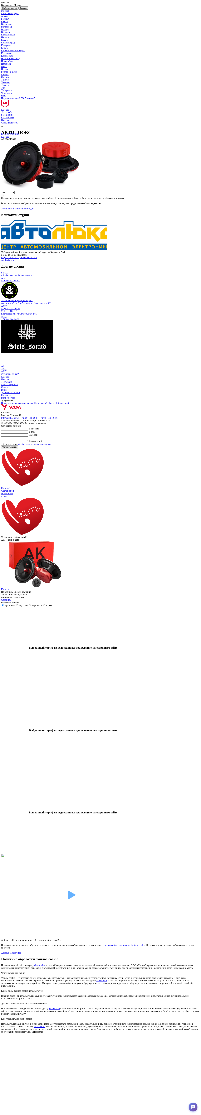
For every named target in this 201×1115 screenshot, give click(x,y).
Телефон (33, 435)
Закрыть (23, 8)
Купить (5, 589)
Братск (4, 21)
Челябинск (6, 93)
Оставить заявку (9, 447)
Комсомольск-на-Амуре (13, 50)
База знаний (7, 114)
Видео (4, 390)
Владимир (6, 24)
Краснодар (6, 53)
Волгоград (6, 26)
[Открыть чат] (193, 1107)
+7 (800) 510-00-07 (29, 418)
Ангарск (5, 16)
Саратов (5, 77)
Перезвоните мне (10, 98)
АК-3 (3, 368)
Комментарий (35, 441)
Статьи (4, 387)
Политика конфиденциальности (17, 403)
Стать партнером (9, 122)
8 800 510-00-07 (27, 98)
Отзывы (5, 120)
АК (3, 366)
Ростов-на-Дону (9, 71)
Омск (4, 66)
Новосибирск (8, 61)
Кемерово (6, 45)
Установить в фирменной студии (17, 208)
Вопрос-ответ (8, 397)
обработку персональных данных (34, 444)
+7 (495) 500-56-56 (48, 418)
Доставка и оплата (10, 392)
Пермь (4, 69)
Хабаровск (6, 90)
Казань (4, 40)
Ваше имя (34, 428)
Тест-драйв (6, 112)
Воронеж (5, 32)
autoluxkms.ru (7, 260)
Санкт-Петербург (10, 13)
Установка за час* (10, 374)
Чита (3, 95)
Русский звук (7, 117)
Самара (5, 74)
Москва (5, 11)
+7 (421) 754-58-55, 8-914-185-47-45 (19, 257)
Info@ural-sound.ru (10, 418)
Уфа (3, 87)
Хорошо (5, 952)
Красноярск (7, 56)
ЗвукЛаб (23, 605)
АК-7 (3, 371)
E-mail (32, 431)
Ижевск (5, 37)
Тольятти (5, 82)
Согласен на (28, 444)
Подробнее (15, 952)
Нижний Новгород (10, 58)
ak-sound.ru (39, 965)
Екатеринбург (8, 34)
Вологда (5, 29)
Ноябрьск (6, 64)
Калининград (8, 42)
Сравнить (6, 600)
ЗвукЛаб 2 (37, 605)
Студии (5, 109)
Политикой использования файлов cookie (124, 945)
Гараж (49, 605)
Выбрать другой (9, 8)
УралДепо (10, 605)
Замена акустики (9, 384)
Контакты (6, 395)
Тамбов (5, 79)
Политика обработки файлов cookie (52, 403)
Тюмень (5, 85)
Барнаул (5, 19)
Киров (4, 48)
